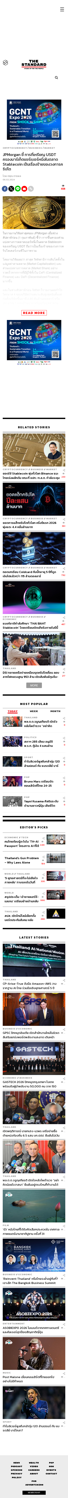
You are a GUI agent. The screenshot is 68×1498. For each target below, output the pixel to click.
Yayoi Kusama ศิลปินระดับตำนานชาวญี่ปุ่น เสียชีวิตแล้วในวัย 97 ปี (41, 803)
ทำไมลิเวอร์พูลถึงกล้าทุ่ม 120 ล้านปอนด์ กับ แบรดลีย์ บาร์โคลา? (42, 763)
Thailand (9, 668)
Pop (51, 1463)
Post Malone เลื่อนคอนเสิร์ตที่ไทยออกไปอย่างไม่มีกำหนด (28, 1379)
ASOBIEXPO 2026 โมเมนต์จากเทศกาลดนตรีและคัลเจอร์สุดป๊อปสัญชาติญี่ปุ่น (31, 1330)
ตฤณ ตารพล (14, 176)
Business (35, 148)
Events (51, 1470)
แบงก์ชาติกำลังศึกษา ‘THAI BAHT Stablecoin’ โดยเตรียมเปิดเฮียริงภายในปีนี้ (30, 625)
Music (7, 1372)
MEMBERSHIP (34, 1492)
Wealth (34, 1463)
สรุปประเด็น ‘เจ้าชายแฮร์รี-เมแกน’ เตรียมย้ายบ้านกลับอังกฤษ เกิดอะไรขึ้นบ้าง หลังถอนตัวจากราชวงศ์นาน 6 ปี (22, 899)
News (16, 1463)
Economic (10, 619)
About (34, 1474)
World (9, 874)
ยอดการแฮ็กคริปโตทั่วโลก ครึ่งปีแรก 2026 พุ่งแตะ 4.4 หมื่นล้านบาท (29, 525)
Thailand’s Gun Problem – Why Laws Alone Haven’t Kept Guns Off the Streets (22, 860)
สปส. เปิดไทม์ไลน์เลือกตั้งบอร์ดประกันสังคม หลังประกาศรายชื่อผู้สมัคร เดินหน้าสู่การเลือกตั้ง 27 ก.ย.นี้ (21, 918)
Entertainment (14, 1323)
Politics (30, 737)
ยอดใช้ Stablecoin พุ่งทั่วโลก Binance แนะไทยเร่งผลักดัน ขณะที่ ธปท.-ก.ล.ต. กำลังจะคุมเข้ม (31, 475)
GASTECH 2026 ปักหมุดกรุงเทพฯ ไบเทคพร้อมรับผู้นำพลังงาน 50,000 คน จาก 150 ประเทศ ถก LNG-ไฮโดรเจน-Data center (29, 1084)
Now (51, 1466)
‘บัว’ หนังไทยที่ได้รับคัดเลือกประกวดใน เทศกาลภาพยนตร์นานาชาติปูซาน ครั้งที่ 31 (31, 1231)
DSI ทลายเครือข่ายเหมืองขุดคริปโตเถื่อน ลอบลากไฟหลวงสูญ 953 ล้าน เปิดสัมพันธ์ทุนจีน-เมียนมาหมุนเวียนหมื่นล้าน (31, 675)
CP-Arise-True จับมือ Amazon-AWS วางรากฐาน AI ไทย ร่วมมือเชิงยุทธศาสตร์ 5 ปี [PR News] (30, 986)
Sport (28, 757)
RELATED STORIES (34, 427)
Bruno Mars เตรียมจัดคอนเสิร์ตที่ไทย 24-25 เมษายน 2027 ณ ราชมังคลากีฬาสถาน (41, 783)
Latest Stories (34, 937)
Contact (51, 1474)
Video (34, 1466)
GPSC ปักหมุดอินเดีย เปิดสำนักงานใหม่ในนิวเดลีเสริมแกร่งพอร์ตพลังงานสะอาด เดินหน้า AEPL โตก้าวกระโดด (31, 1035)
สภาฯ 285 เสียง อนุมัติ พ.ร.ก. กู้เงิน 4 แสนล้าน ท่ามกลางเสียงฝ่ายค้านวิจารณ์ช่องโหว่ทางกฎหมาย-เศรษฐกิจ (38, 744)
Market (49, 148)
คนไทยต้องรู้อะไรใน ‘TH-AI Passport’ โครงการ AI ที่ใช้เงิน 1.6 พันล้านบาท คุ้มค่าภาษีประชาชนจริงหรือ (22, 843)
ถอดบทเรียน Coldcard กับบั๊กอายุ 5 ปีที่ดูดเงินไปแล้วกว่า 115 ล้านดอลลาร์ (29, 574)
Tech (24, 837)
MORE (34, 685)
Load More (34, 1439)
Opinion (16, 1470)
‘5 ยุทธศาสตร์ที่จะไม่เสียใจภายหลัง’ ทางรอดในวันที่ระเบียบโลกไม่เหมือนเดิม (21, 880)
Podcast (16, 1466)
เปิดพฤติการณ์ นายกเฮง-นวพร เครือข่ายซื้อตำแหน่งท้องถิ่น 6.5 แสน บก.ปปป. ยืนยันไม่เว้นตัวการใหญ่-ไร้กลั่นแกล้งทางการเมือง (31, 1133)
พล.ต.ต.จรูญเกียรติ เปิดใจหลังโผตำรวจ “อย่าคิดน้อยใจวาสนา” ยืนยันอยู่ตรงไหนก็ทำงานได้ (42, 724)
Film (6, 1225)
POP (27, 777)
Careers (34, 1470)
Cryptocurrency (15, 148)
